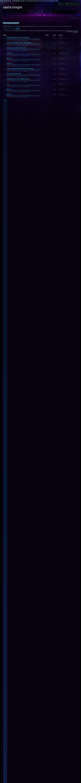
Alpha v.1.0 (9, 94)
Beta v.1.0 (9, 89)
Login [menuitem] (78, 3)
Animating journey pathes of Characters (16, 47)
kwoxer (9, 40)
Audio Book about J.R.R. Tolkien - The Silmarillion (19, 42)
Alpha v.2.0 (9, 63)
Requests (25, 50)
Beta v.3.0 (9, 58)
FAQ (68, 3)
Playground (25, 40)
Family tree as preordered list (14, 73)
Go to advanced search (73, 17)
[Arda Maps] (12, 7)
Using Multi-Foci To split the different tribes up (18, 78)
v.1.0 (8, 84)
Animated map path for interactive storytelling (18, 37)
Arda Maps (6, 17)
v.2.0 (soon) (9, 53)
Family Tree (25, 76)
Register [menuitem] (73, 3)
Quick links (63, 3)
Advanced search (19, 28)
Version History (26, 55)
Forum (12, 17)
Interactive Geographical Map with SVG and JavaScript (20, 68)
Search (77, 12)
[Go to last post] (63, 37)
